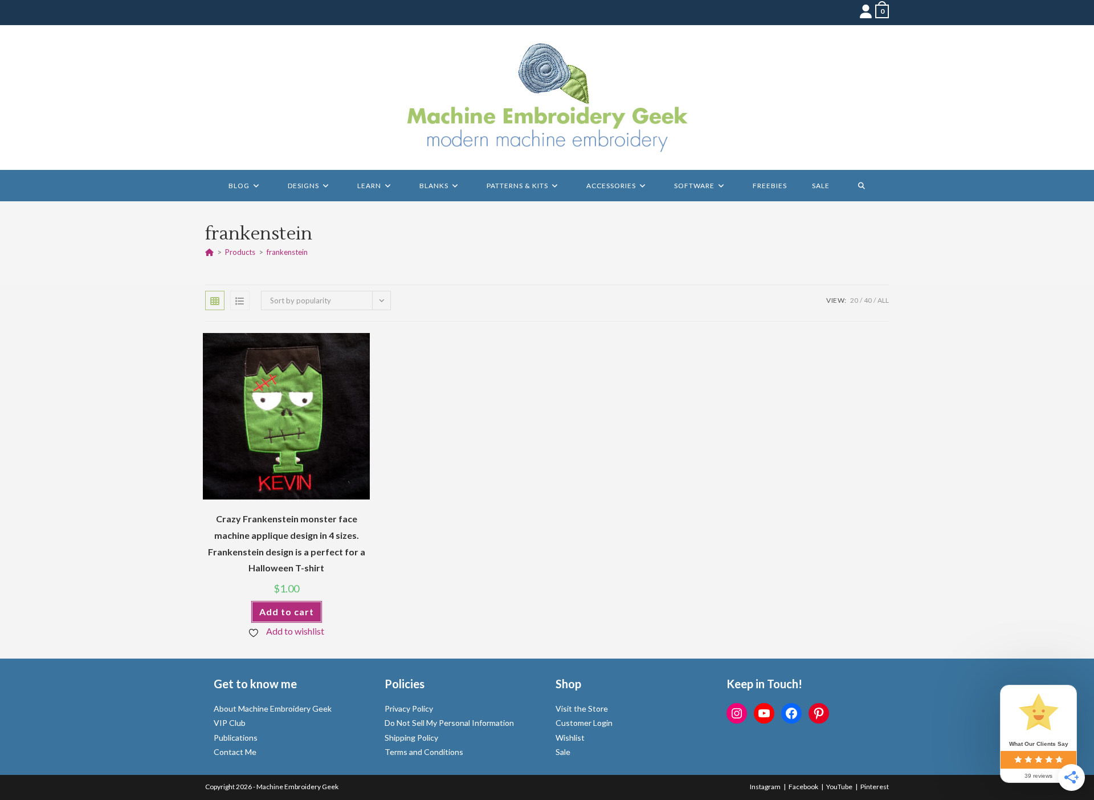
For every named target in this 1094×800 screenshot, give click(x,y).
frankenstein (287, 252)
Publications (236, 737)
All (883, 300)
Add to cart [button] (286, 611)
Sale (563, 752)
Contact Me (235, 752)
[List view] (240, 300)
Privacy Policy (409, 708)
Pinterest (874, 786)
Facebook (803, 786)
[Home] (209, 252)
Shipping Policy (411, 737)
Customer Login (584, 723)
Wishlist (570, 737)
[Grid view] (214, 300)
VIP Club (230, 723)
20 (854, 300)
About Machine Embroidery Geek (273, 708)
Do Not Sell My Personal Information (449, 723)
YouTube (839, 786)
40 (868, 300)
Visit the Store (582, 708)
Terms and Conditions (424, 752)
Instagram (765, 786)
